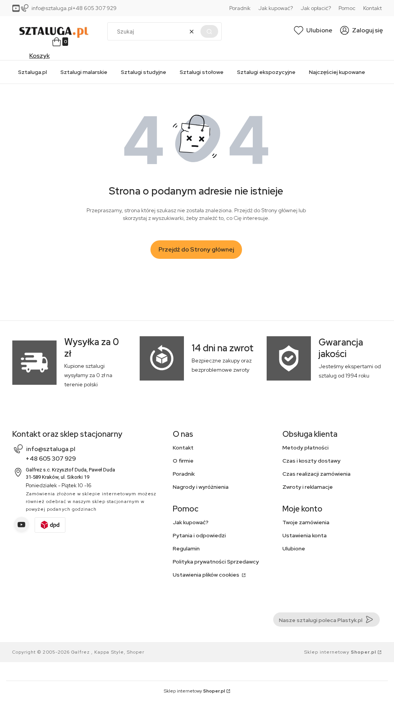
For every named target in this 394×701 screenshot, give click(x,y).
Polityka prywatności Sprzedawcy (216, 561)
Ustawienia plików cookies (206, 574)
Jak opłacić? (316, 8)
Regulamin (186, 548)
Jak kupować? (275, 8)
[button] (209, 31)
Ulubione (293, 548)
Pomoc (347, 8)
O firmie (183, 460)
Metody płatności (305, 447)
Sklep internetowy (340, 652)
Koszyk (39, 56)
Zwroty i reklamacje (307, 486)
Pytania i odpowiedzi (199, 535)
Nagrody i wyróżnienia (201, 486)
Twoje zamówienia (305, 522)
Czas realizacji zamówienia (316, 473)
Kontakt (372, 8)
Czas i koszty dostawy (311, 460)
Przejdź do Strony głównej (196, 249)
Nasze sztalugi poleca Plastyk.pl (320, 620)
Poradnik (239, 8)
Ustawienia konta (304, 535)
